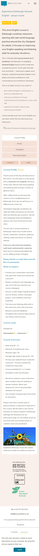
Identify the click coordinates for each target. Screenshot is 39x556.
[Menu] (35, 3)
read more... (24, 532)
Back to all (7, 22)
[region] (19, 436)
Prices (19, 144)
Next (14, 22)
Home (11, 4)
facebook (20, 525)
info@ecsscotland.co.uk (19, 514)
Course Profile (19, 138)
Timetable (19, 149)
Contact (10, 162)
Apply (29, 162)
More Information (19, 155)
